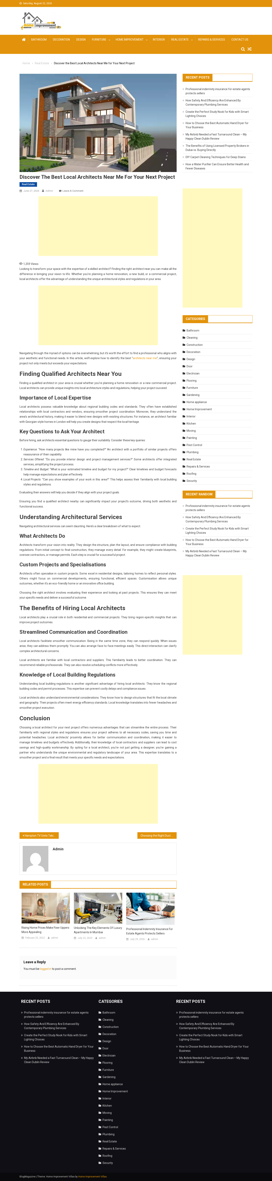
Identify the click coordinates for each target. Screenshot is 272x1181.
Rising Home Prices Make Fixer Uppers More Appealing (45, 930)
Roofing (191, 473)
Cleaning (192, 337)
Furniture (99, 39)
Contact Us (239, 39)
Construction (195, 344)
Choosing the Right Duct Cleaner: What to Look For (159, 835)
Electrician (193, 373)
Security (192, 480)
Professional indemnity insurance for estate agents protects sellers (149, 931)
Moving (191, 430)
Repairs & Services (211, 39)
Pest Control (194, 445)
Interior (159, 39)
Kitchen (191, 423)
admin (49, 190)
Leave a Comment (73, 190)
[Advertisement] (98, 226)
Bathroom (39, 39)
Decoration (61, 39)
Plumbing (193, 452)
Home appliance (197, 402)
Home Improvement (130, 39)
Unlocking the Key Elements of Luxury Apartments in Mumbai (98, 930)
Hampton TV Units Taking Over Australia (42, 835)
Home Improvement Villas (92, 1176)
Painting (192, 437)
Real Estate (180, 39)
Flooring (192, 380)
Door (190, 366)
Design (81, 39)
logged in (45, 968)
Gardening (193, 395)
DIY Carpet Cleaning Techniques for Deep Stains (216, 157)
